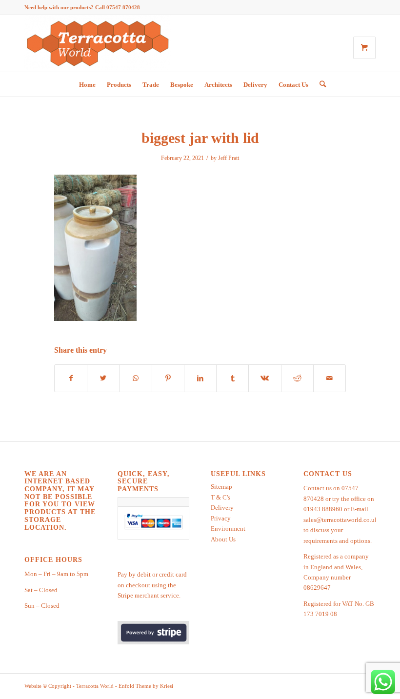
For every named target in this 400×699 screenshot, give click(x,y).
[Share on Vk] (264, 378)
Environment (228, 528)
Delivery (222, 507)
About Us (223, 539)
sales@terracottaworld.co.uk (340, 519)
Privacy (221, 518)
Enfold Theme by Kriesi (146, 686)
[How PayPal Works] (153, 529)
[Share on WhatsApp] (135, 378)
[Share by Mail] (329, 378)
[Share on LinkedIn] (200, 378)
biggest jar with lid (200, 138)
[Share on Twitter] (103, 378)
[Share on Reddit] (297, 378)
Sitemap (221, 486)
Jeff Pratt (228, 158)
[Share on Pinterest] (168, 378)
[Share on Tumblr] (232, 378)
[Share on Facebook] (71, 378)
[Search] (320, 84)
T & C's (220, 497)
